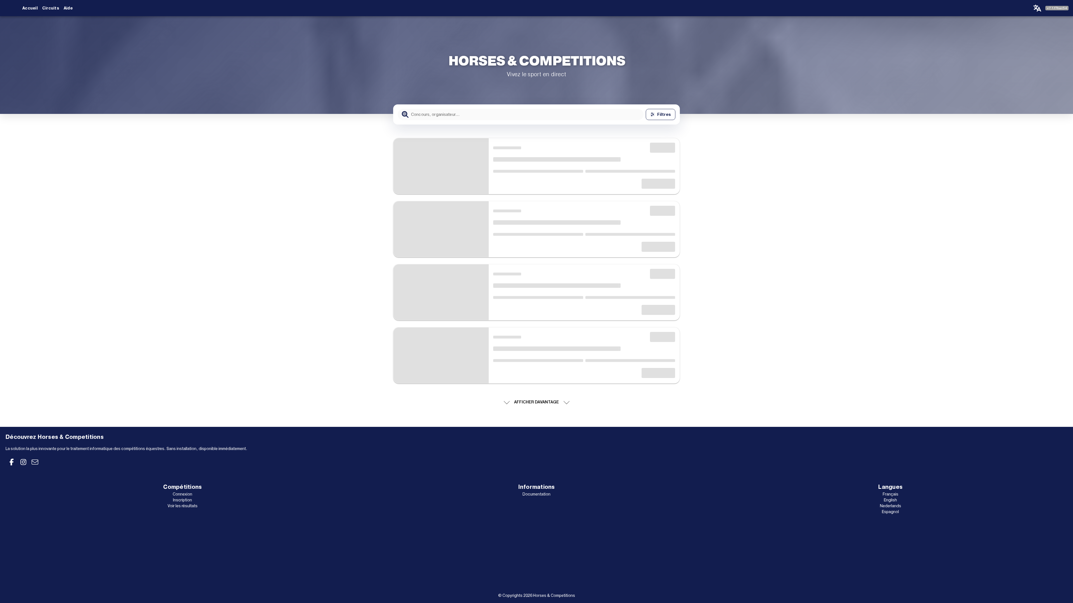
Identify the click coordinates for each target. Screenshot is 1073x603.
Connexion (182, 494)
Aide (68, 8)
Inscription (182, 500)
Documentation (536, 494)
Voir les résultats (183, 506)
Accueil (30, 8)
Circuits (50, 8)
